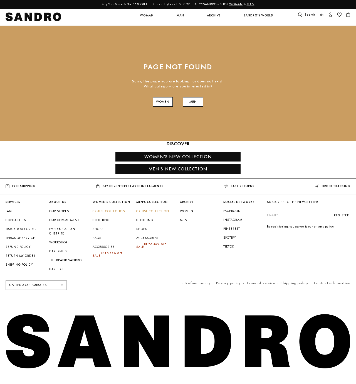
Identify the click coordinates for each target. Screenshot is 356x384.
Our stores (59, 211)
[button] (146, 19)
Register (341, 215)
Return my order (20, 256)
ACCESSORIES (104, 247)
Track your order (21, 229)
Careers (56, 269)
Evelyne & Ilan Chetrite (62, 231)
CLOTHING (101, 220)
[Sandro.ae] (33, 19)
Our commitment (64, 220)
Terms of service (260, 283)
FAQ (9, 211)
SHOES (98, 229)
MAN (252, 4)
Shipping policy (294, 283)
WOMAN (237, 4)
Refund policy (18, 247)
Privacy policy (228, 283)
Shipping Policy (19, 264)
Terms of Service (20, 238)
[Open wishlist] (339, 15)
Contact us (16, 220)
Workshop (58, 242)
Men (183, 220)
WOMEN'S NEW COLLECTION (178, 156)
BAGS (97, 238)
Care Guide (59, 251)
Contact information (332, 283)
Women (186, 211)
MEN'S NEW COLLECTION (178, 169)
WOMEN (162, 102)
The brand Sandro (65, 260)
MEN (193, 102)
